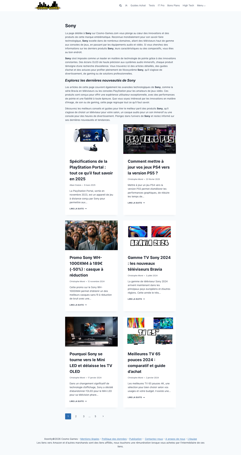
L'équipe (192, 439)
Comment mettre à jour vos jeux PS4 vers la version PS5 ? (149, 167)
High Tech (188, 5)
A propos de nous (175, 439)
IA (126, 5)
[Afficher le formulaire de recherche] (120, 5)
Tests (152, 5)
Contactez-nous (154, 439)
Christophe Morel (135, 179)
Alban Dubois (75, 185)
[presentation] (91, 139)
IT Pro (161, 5)
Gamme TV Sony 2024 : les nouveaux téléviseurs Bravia (149, 263)
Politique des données (114, 439)
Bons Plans (173, 5)
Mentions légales (89, 439)
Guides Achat (138, 5)
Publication (135, 439)
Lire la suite (78, 209)
